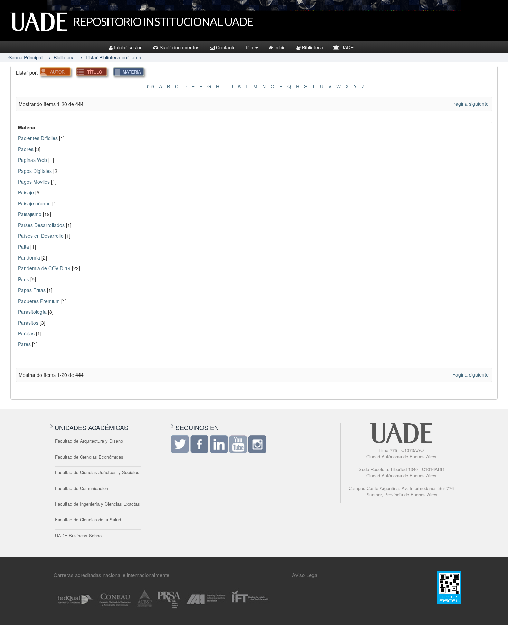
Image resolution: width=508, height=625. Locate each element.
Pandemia (29, 257)
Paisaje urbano (34, 203)
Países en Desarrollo (41, 235)
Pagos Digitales (35, 170)
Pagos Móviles (34, 181)
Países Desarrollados (41, 225)
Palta (23, 246)
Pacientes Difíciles (38, 138)
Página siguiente (470, 103)
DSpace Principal (24, 57)
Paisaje (26, 192)
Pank (23, 279)
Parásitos (28, 322)
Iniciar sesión (128, 47)
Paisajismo (29, 214)
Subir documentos (179, 47)
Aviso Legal (305, 574)
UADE (347, 47)
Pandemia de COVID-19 (44, 268)
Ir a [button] (250, 47)
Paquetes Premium (39, 300)
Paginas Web (32, 159)
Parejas (26, 333)
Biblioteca (312, 47)
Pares (24, 344)
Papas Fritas (32, 289)
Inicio (280, 47)
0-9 (150, 86)
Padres (26, 149)
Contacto (226, 47)
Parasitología (32, 311)
